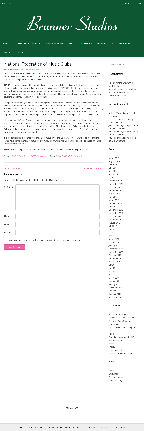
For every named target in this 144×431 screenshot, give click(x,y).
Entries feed (114, 373)
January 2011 (114, 284)
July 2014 (113, 164)
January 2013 (114, 206)
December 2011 (116, 248)
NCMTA (112, 330)
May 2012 (113, 232)
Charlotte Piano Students (21, 156)
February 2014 (115, 180)
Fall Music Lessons (117, 95)
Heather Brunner (33, 70)
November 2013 (116, 184)
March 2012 (114, 239)
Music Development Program (122, 327)
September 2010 (116, 297)
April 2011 (113, 274)
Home (6, 43)
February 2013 (115, 203)
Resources (124, 43)
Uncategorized (115, 350)
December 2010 (116, 287)
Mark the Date (115, 86)
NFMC (33, 156)
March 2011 (114, 277)
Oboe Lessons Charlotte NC (121, 337)
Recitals (112, 343)
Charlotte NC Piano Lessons (121, 317)
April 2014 (113, 174)
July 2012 (113, 226)
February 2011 (115, 281)
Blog (21, 52)
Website (8, 232)
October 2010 (115, 294)
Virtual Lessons (54, 43)
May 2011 (113, 271)
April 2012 (113, 235)
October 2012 (115, 216)
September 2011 (116, 258)
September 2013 (116, 190)
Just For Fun (114, 324)
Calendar (86, 43)
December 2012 (116, 209)
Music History (105, 43)
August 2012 (114, 222)
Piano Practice (42, 156)
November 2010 (116, 290)
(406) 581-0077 (131, 3)
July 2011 (113, 264)
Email (7, 224)
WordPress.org (115, 380)
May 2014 (113, 171)
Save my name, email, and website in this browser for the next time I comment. (44, 240)
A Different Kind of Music (120, 92)
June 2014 (113, 167)
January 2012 (114, 245)
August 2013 (114, 193)
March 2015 (114, 158)
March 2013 (114, 200)
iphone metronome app (92, 168)
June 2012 (113, 229)
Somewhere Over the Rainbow (122, 89)
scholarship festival (75, 156)
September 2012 (116, 219)
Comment (8, 186)
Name (8, 216)
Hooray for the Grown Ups (121, 82)
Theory (112, 346)
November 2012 (116, 213)
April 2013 (113, 197)
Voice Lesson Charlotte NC (121, 353)
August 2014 (114, 161)
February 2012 (115, 242)
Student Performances (27, 43)
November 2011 (116, 252)
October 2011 (115, 255)
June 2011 (113, 268)
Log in (111, 370)
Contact (8, 52)
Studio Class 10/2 (12, 168)
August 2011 (114, 261)
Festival (58, 156)
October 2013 (115, 187)
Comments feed (116, 377)
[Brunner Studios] (72, 22)
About (72, 43)
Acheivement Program (119, 314)
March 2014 (114, 177)
